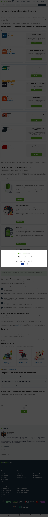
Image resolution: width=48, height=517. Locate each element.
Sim (22, 264)
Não (26, 264)
